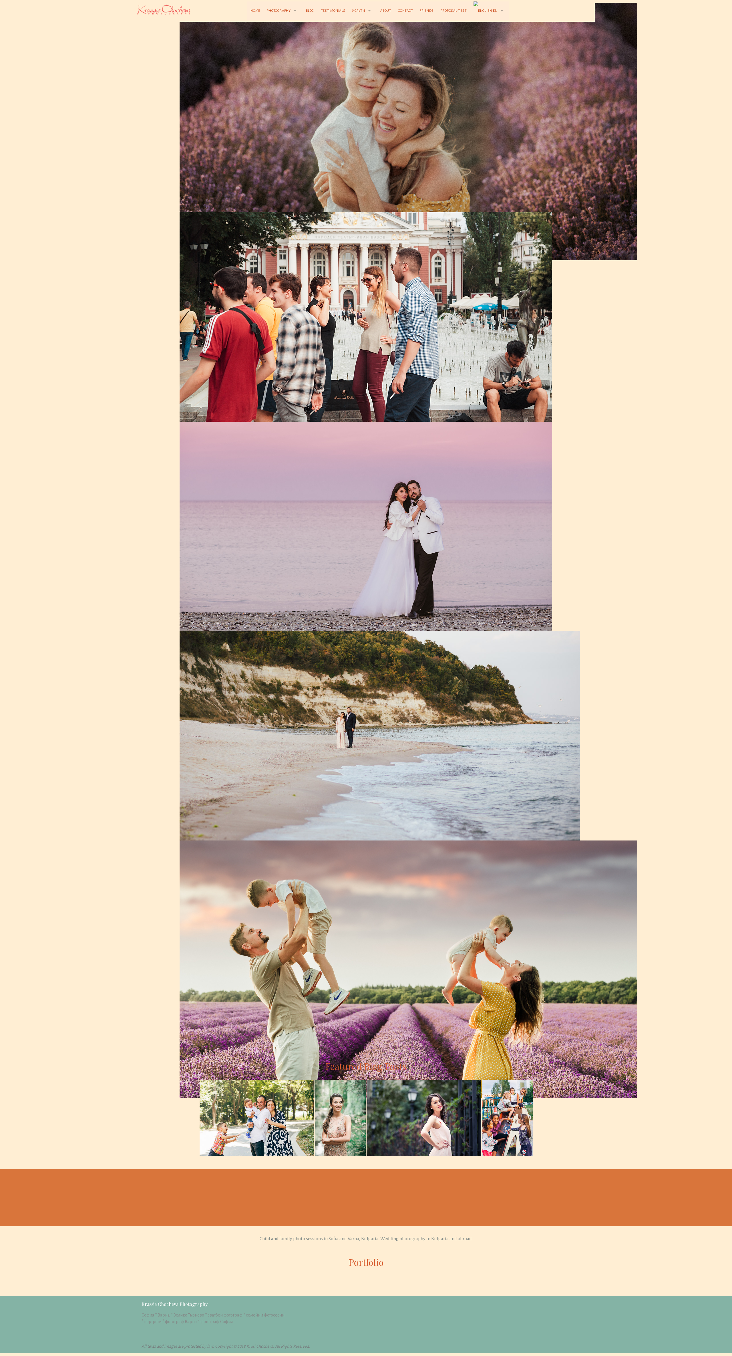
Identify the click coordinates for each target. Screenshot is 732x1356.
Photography (279, 11)
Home (255, 11)
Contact (405, 11)
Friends (427, 11)
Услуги (358, 11)
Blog (310, 11)
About (385, 11)
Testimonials (333, 11)
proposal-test (454, 11)
